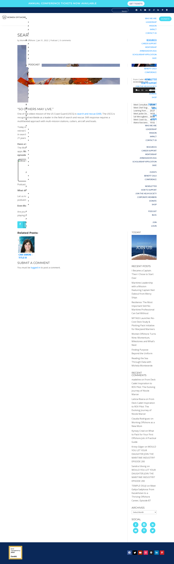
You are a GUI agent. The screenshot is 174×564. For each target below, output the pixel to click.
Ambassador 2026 (148, 51)
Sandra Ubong (139, 466)
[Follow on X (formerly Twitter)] (140, 10)
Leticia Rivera (138, 399)
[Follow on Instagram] (149, 10)
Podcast (152, 104)
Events (153, 65)
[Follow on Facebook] (136, 10)
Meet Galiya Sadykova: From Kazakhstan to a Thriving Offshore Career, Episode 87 (144, 493)
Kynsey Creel (138, 430)
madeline (136, 379)
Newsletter (151, 79)
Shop (154, 97)
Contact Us (151, 33)
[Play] (136, 90)
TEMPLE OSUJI (139, 485)
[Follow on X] (135, 552)
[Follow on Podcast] (167, 10)
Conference (151, 72)
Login (154, 119)
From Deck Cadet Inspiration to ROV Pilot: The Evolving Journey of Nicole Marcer (144, 387)
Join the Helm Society (146, 86)
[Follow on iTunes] (154, 10)
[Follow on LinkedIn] (158, 10)
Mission (153, 26)
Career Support (149, 43)
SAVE (154, 58)
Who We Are (151, 18)
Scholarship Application (145, 54)
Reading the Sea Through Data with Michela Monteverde (142, 362)
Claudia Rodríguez (141, 418)
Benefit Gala (150, 69)
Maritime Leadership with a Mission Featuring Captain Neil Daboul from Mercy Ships (143, 290)
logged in (35, 267)
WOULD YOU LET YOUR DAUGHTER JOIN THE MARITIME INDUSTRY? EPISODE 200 (144, 454)
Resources (152, 40)
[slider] (152, 89)
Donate (153, 94)
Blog (154, 108)
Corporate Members (147, 197)
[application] (144, 90)
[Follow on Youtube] (145, 10)
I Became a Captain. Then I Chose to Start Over (142, 274)
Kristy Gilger (138, 446)
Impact (153, 29)
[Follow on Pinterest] (162, 10)
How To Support (149, 83)
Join (155, 115)
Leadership (151, 22)
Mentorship (151, 47)
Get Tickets (136, 3)
